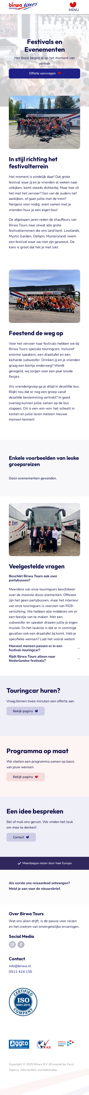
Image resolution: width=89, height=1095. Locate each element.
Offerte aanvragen (42, 73)
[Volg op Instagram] (12, 944)
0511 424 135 (20, 971)
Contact (18, 837)
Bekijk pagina (23, 711)
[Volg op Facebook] (20, 944)
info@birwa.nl (20, 966)
